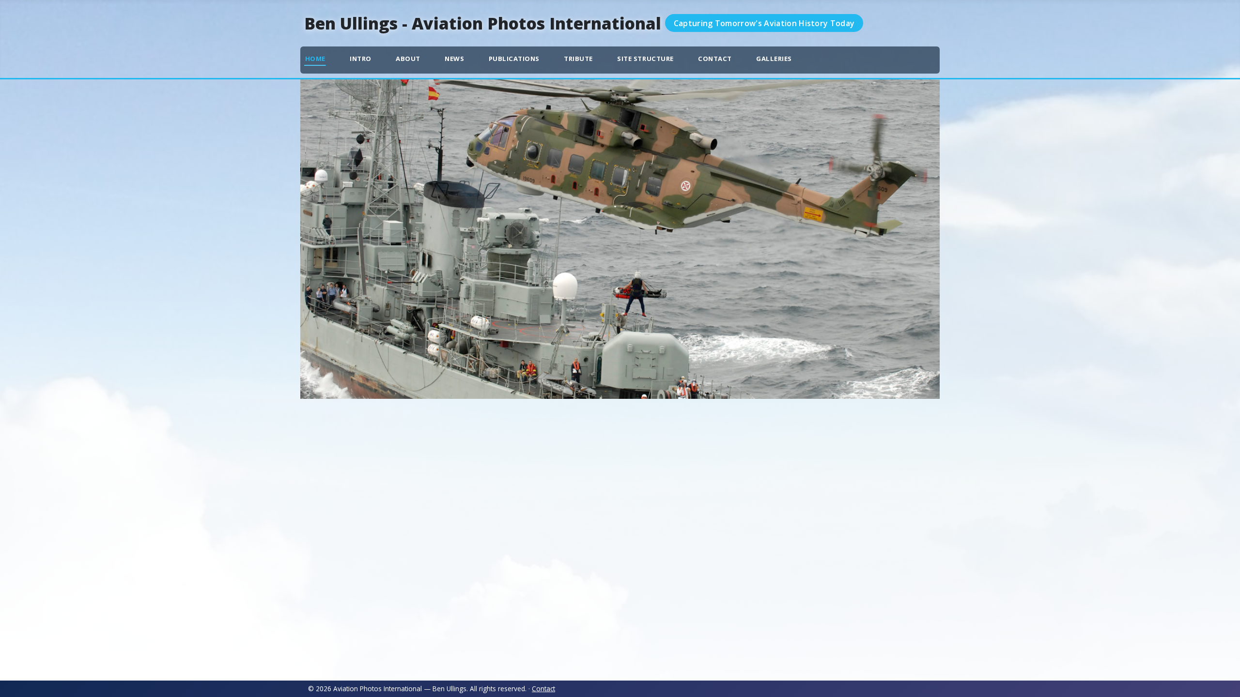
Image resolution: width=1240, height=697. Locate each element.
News (454, 58)
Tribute (578, 58)
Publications (514, 58)
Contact (715, 58)
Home (315, 58)
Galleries (774, 58)
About (408, 58)
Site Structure (645, 58)
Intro (361, 58)
